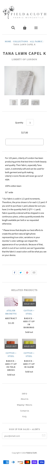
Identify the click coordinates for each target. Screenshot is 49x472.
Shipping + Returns (24, 405)
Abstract (11, 318)
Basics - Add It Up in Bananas (29, 323)
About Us (24, 399)
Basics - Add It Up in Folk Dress (11, 365)
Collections (20, 41)
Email (34, 272)
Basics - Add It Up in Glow (29, 364)
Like (14, 272)
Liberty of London (24, 59)
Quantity (19, 122)
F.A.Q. (24, 416)
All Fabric (36, 41)
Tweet (20, 272)
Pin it (27, 272)
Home (8, 41)
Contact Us (24, 410)
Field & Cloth (31, 453)
